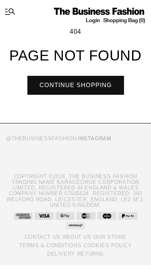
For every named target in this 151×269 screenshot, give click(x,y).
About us (76, 237)
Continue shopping (75, 84)
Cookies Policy (107, 245)
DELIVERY (61, 254)
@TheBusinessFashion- (58, 139)
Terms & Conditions (50, 245)
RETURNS (90, 254)
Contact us (42, 237)
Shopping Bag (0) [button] (124, 20)
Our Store (109, 237)
